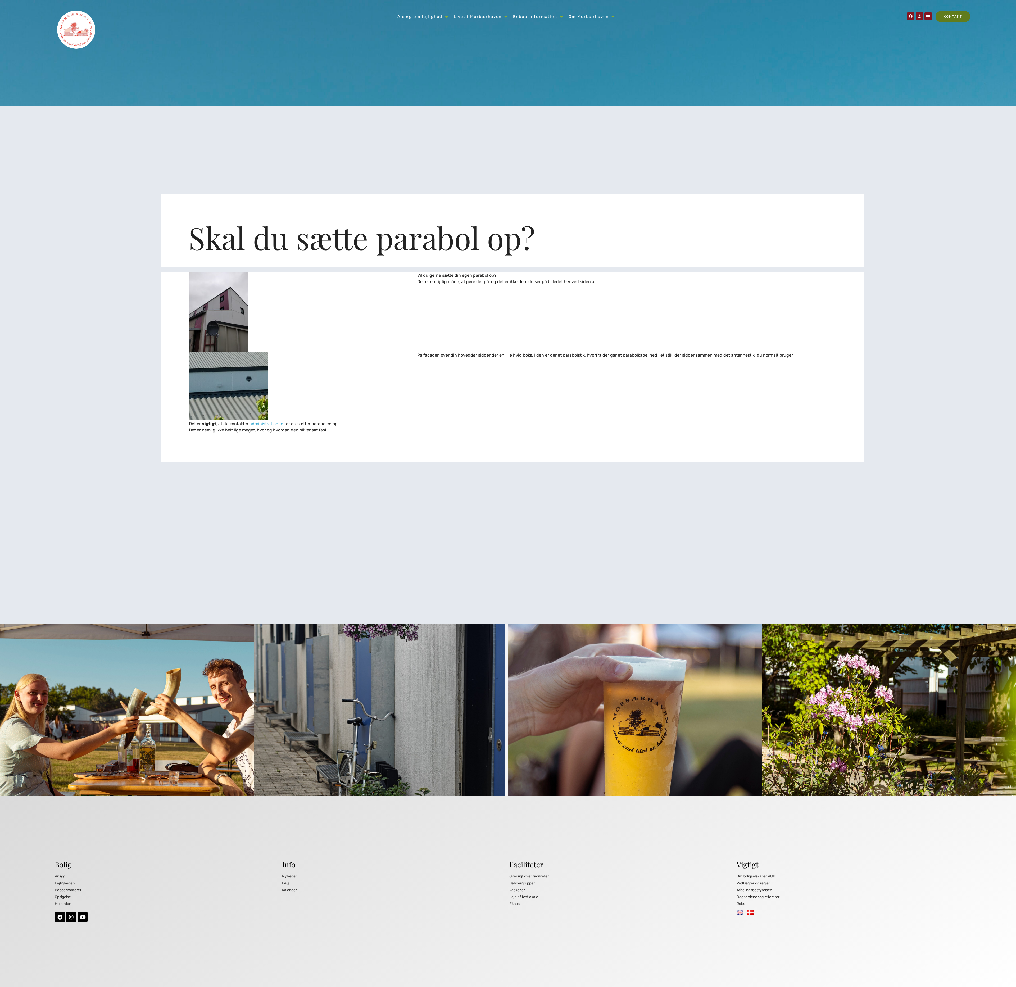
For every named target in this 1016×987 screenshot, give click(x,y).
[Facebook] (910, 16)
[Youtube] (928, 16)
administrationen (266, 423)
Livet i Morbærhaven (478, 16)
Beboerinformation (535, 16)
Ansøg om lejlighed (419, 16)
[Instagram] (919, 16)
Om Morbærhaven (589, 16)
